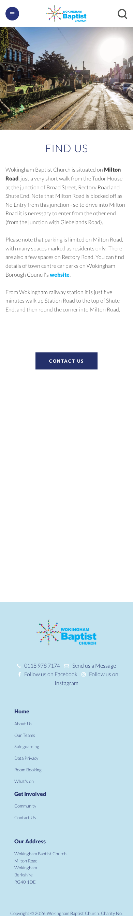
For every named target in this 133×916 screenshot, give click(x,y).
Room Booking (28, 769)
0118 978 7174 (42, 665)
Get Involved (30, 793)
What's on (24, 781)
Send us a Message (94, 665)
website (60, 274)
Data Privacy (26, 758)
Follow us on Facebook (50, 674)
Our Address (30, 841)
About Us (23, 723)
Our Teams (24, 735)
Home (21, 711)
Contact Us (66, 361)
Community (25, 806)
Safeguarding (26, 746)
